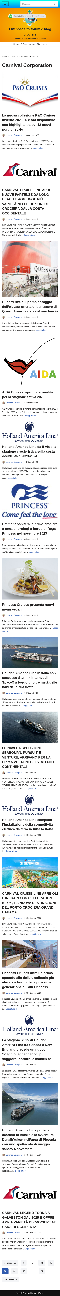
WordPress (39, 1293)
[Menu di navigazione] (5, 4)
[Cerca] (55, 4)
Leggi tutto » (38, 148)
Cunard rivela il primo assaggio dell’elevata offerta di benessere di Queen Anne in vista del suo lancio (30, 306)
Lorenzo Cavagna (14, 135)
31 (14, 1271)
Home (16, 44)
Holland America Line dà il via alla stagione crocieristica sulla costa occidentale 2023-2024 (29, 451)
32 (24, 1271)
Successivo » (10, 1279)
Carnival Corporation (19, 56)
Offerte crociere (28, 44)
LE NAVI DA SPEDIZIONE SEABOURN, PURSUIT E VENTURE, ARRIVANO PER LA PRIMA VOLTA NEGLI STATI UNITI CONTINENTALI (29, 757)
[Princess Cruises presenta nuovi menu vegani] (30, 579)
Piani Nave (42, 44)
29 (51, 1263)
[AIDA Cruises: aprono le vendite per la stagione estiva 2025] (30, 361)
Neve (18, 1293)
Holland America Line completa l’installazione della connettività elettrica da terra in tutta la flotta (27, 824)
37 (42, 1271)
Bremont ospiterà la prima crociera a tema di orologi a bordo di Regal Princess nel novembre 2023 (29, 528)
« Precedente (10, 1263)
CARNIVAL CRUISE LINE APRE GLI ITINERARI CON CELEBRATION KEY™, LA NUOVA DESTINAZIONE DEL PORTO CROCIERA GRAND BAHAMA (30, 903)
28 (41, 1263)
